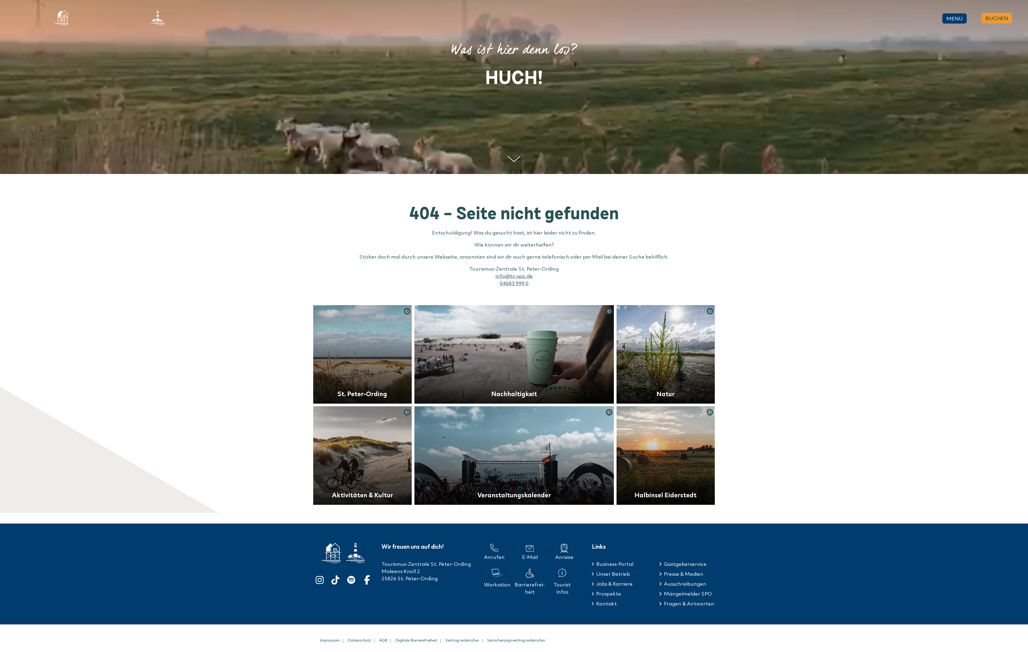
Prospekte (608, 593)
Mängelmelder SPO (688, 593)
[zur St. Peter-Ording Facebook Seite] (367, 579)
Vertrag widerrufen (462, 640)
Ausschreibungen (685, 583)
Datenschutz (359, 640)
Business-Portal (614, 563)
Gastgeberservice (685, 563)
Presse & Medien (683, 573)
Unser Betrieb (613, 573)
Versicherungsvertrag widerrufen (516, 640)
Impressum (330, 640)
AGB (383, 640)
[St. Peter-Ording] (61, 17)
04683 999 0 (514, 283)
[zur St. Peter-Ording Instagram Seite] (320, 579)
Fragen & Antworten (689, 603)
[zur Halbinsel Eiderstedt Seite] (355, 553)
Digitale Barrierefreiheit (416, 640)
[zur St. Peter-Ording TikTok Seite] (335, 579)
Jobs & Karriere (614, 583)
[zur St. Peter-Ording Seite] (331, 553)
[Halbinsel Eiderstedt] (157, 17)
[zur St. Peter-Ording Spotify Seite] (351, 579)
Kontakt (606, 603)
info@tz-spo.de (514, 275)
